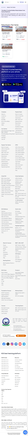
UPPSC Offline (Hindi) (5, 189)
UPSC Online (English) (19, 149)
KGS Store (17, 278)
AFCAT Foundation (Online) (7, 227)
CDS (2, 285)
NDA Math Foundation (5, 298)
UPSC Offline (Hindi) (19, 150)
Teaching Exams (18, 130)
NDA (2, 283)
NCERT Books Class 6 (4, 359)
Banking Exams (18, 132)
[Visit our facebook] (4, 344)
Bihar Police (17, 188)
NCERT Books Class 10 (5, 366)
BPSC (2, 394)
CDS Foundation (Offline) (6, 218)
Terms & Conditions (16, 434)
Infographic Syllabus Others (19, 370)
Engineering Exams (19, 133)
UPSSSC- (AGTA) (19, 185)
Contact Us (3, 116)
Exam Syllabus (18, 213)
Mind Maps (17, 365)
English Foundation (5, 294)
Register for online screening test (19, 219)
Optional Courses (18, 156)
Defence (3, 211)
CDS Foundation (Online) (6, 220)
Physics (4, 245)
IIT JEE (2, 281)
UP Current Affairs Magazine (7, 277)
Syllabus (2, 382)
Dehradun (3, 137)
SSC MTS (17, 257)
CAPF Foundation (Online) (6, 223)
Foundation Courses (19, 126)
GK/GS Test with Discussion (7, 300)
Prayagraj (3, 135)
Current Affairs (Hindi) (19, 157)
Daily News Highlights (18, 359)
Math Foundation (4, 296)
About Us (3, 114)
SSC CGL (17, 256)
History (4, 255)
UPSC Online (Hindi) (19, 147)
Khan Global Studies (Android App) (19, 273)
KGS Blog (3, 119)
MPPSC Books (17, 382)
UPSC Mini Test (18, 168)
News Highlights (17, 366)
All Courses (17, 211)
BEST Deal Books (17, 379)
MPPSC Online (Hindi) (5, 192)
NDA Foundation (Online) (6, 213)
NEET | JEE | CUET (19, 119)
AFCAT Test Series (5, 229)
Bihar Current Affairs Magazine (7, 276)
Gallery (3, 123)
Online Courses (4, 309)
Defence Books (17, 381)
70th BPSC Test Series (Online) (8, 185)
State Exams (18, 117)
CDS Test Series (5, 222)
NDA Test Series (5, 216)
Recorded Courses (5, 308)
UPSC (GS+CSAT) (19, 165)
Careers (3, 117)
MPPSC (2, 396)
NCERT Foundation (5, 292)
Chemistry (5, 247)
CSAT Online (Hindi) (19, 154)
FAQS (2, 125)
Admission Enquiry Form (20, 216)
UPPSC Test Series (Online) (7, 190)
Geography (5, 254)
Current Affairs (17, 361)
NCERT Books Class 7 (4, 361)
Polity (4, 250)
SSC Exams (17, 125)
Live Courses (4, 313)
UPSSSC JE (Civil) (19, 180)
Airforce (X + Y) (4, 231)
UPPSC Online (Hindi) (5, 187)
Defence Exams (18, 121)
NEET (2, 279)
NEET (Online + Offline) (20, 245)
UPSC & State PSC (19, 116)
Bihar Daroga (18, 186)
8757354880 (21, 335)
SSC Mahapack (18, 259)
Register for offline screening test (19, 222)
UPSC (2, 392)
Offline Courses (4, 311)
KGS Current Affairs (5, 121)
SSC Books (16, 386)
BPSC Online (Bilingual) (6, 180)
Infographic (3, 381)
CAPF (2, 401)
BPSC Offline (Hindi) (5, 181)
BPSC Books (17, 384)
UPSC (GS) (17, 163)
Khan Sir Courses (18, 114)
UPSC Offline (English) (19, 152)
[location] (11, 318)
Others (2, 384)
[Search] (18, 2)
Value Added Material (18, 363)
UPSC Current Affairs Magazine (8, 274)
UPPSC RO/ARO (18, 178)
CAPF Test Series (5, 225)
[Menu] (25, 2)
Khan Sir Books (4, 272)
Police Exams (18, 123)
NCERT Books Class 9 (4, 365)
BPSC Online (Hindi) (5, 178)
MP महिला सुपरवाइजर (19, 200)
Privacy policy (10, 434)
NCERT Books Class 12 (5, 370)
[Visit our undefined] (8, 344)
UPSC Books (17, 375)
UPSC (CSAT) (18, 166)
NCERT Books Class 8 (4, 363)
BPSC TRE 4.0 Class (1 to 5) (20, 193)
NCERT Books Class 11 (4, 368)
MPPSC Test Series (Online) (7, 194)
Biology (4, 248)
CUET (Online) (18, 251)
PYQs (16, 170)
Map (4, 257)
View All (3, 139)
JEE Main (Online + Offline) (20, 247)
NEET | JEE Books (18, 377)
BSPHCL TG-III (18, 227)
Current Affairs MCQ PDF (19, 368)
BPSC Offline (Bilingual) (6, 183)
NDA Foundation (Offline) (6, 214)
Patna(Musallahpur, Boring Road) (8, 133)
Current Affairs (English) (20, 159)
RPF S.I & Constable (19, 296)
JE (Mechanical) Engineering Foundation (20, 233)
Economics (5, 252)
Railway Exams (18, 128)
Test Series (17, 161)
